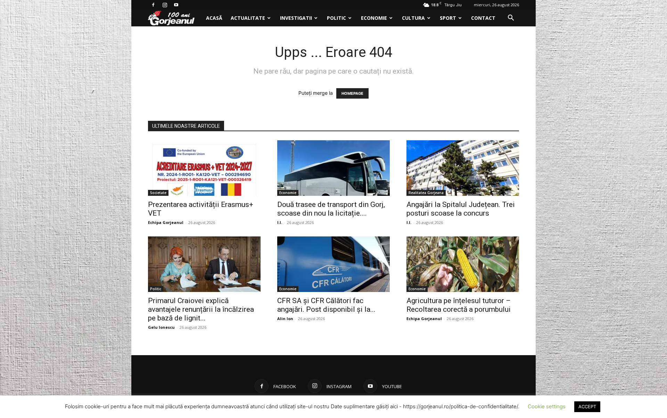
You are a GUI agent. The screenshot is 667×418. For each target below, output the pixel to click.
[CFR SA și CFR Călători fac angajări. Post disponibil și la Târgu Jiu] (333, 264)
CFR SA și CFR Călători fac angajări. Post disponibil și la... (326, 305)
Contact (483, 18)
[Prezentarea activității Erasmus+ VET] (204, 168)
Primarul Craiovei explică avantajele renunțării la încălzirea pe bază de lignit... (201, 309)
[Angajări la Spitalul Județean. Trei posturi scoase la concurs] (462, 168)
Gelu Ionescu (161, 327)
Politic (336, 18)
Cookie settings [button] (547, 406)
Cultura (413, 18)
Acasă (214, 18)
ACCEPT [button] (587, 406)
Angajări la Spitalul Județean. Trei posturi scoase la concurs (460, 208)
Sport (448, 18)
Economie (374, 18)
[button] (510, 18)
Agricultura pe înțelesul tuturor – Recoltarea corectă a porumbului (458, 305)
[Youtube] (176, 5)
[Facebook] (153, 5)
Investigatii (296, 18)
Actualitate (248, 18)
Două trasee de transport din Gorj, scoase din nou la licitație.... (331, 208)
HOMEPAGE (352, 93)
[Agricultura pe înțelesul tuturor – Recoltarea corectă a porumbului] (462, 264)
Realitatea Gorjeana (426, 192)
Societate (158, 192)
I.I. (279, 222)
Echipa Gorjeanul (165, 222)
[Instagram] (164, 5)
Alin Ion (285, 318)
